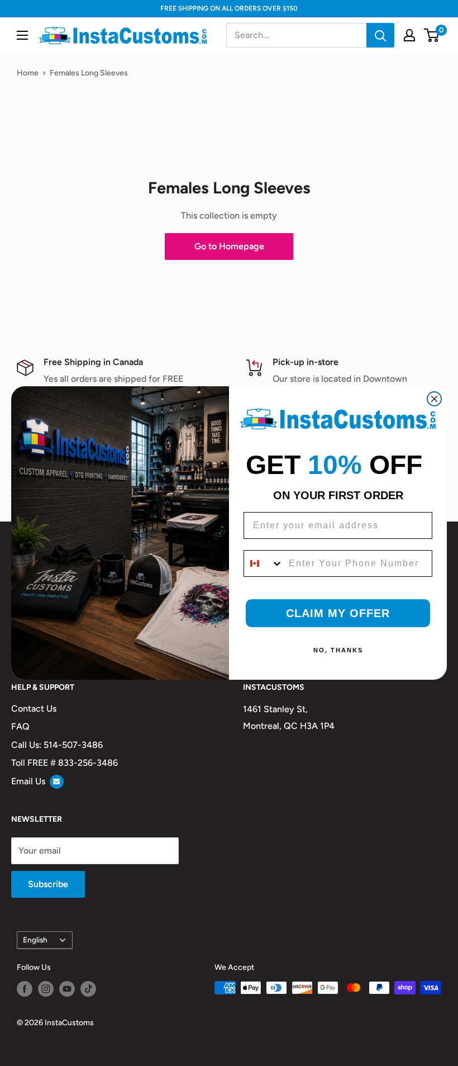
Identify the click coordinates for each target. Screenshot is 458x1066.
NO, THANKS (338, 650)
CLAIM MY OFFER (338, 613)
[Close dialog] (434, 399)
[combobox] (263, 563)
